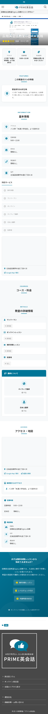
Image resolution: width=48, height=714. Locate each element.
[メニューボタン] (3, 7)
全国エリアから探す (12, 686)
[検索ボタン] (45, 7)
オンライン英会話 (12, 681)
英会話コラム (10, 676)
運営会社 (8, 697)
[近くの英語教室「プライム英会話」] (24, 7)
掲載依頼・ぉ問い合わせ (14, 702)
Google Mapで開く (12, 273)
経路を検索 (27, 473)
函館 (6, 625)
